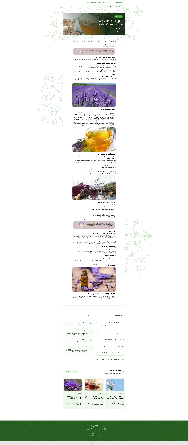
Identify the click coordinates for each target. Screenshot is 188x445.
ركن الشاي (104, 429)
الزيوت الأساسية (96, 247)
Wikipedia (84, 339)
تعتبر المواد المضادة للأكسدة (111, 171)
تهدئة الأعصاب (80, 41)
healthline (84, 331)
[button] (110, 322)
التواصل (83, 429)
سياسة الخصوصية (100, 435)
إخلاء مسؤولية (93, 435)
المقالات (108, 2)
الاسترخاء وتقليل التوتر (77, 64)
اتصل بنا (87, 2)
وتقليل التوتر (76, 41)
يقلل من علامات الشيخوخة (97, 111)
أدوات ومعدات (101, 2)
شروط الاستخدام (88, 435)
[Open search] (66, 2)
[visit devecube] (94, 443)
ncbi (86, 346)
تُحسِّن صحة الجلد (91, 44)
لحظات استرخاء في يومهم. (99, 42)
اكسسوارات (93, 2)
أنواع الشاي (118, 6)
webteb (85, 322)
